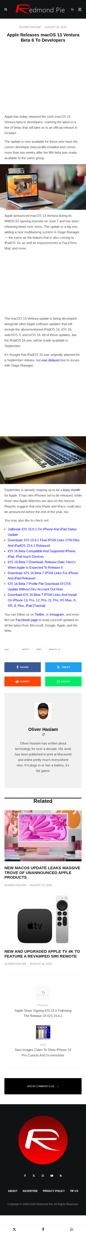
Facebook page (27, 620)
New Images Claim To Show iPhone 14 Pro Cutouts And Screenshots (43, 1050)
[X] (33, 1175)
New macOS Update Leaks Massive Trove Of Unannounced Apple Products (42, 873)
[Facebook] (25, 1175)
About (12, 1191)
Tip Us (74, 1191)
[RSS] (60, 1175)
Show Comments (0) (40, 1086)
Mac (40, 649)
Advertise (30, 1191)
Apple (26, 649)
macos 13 (55, 649)
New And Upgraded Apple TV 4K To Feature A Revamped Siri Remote (42, 953)
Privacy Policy (54, 1191)
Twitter (39, 614)
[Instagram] (42, 1175)
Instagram (57, 614)
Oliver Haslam (30, 27)
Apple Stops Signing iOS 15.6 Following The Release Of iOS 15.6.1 (43, 1011)
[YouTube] (51, 1175)
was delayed (50, 360)
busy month (71, 490)
